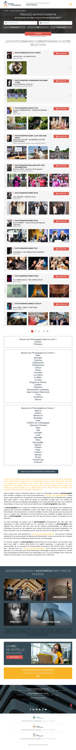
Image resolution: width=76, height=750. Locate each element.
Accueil (6, 11)
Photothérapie (54, 633)
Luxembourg (42, 695)
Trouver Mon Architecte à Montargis (31, 721)
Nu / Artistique (33, 631)
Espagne (57, 695)
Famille (28, 629)
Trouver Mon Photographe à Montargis (30, 739)
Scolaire (34, 633)
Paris (11, 690)
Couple (34, 629)
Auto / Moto (26, 633)
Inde (31, 695)
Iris (70, 633)
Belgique (35, 695)
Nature (19, 633)
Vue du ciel (12, 633)
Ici (38, 675)
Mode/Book (24, 631)
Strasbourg (58, 690)
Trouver (38, 33)
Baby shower (64, 633)
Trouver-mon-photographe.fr (56, 495)
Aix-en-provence (27, 690)
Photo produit (60, 629)
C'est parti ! (14, 657)
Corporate (66, 631)
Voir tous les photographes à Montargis (38, 472)
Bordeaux (40, 690)
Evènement (50, 631)
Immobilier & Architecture (46, 629)
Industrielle (58, 631)
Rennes (64, 690)
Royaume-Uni (20, 695)
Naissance (21, 629)
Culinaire (42, 631)
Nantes (52, 690)
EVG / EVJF (31, 635)
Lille (45, 690)
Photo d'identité (43, 633)
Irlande (27, 695)
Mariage (6, 629)
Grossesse (13, 629)
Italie (52, 695)
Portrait (16, 631)
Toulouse (35, 690)
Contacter (62, 53)
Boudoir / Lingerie (42, 635)
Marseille (20, 690)
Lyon (15, 690)
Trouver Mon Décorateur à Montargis (31, 730)
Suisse (48, 695)
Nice (48, 690)
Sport (6, 633)
